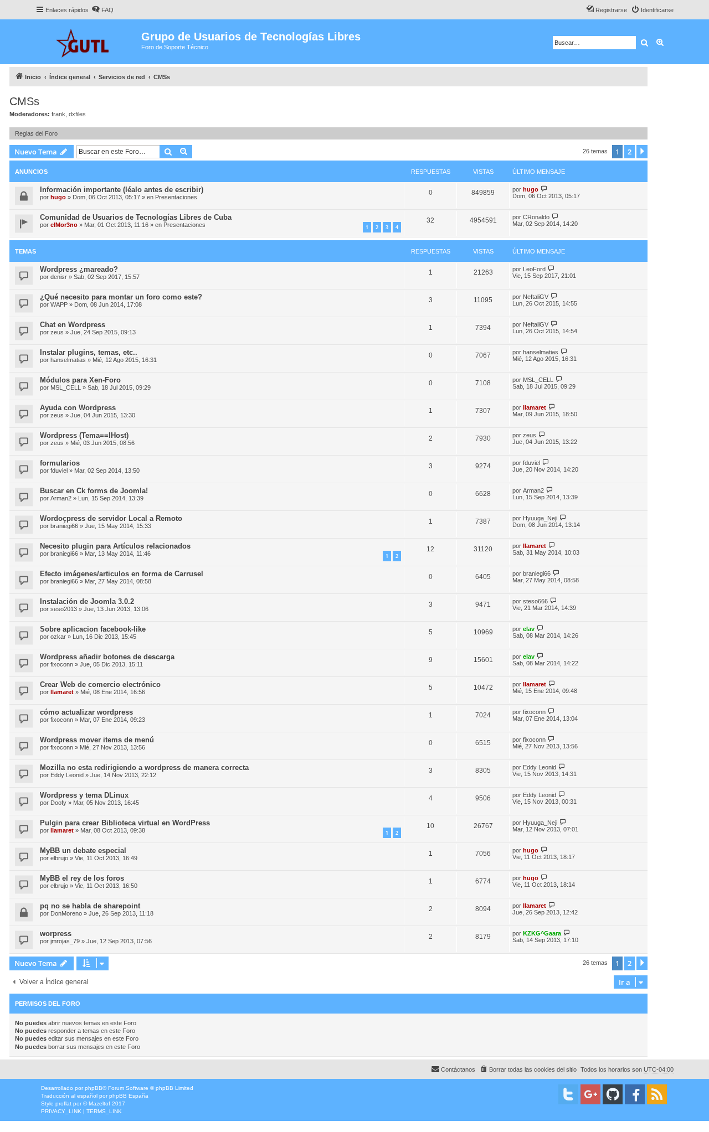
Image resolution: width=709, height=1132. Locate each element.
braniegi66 (64, 526)
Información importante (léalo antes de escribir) (121, 189)
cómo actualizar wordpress (86, 712)
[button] (642, 151)
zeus (57, 332)
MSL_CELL (65, 387)
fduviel (59, 470)
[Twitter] (568, 1094)
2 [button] (629, 152)
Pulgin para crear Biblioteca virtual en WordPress (125, 823)
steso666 (535, 601)
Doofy (58, 802)
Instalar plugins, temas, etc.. (88, 352)
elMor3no (64, 224)
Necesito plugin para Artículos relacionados (115, 546)
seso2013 (63, 609)
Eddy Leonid (67, 775)
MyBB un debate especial (83, 850)
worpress (55, 933)
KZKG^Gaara (542, 933)
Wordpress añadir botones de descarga (107, 657)
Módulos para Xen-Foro (80, 380)
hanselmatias (68, 359)
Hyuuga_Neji (540, 518)
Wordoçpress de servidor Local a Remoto (111, 518)
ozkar (58, 636)
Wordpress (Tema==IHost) (84, 435)
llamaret (534, 407)
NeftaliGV (535, 296)
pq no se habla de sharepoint (90, 906)
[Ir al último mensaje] (544, 189)
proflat (63, 1103)
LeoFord (534, 269)
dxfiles (77, 114)
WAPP (59, 304)
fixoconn (61, 664)
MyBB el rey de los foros (82, 878)
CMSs (24, 101)
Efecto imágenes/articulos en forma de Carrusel (121, 574)
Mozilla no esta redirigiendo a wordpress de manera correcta (144, 767)
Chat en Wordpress (72, 325)
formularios (60, 463)
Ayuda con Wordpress (78, 408)
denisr (58, 276)
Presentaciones (176, 197)
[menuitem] (102, 10)
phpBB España (128, 1096)
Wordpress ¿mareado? (79, 269)
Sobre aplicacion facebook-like (93, 629)
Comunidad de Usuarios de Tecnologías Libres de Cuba (136, 217)
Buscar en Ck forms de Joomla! (94, 491)
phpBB (93, 1088)
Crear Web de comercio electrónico (100, 684)
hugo (58, 197)
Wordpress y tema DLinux (84, 795)
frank (58, 114)
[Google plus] (590, 1094)
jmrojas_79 (65, 941)
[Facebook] (635, 1094)
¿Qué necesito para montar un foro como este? (121, 297)
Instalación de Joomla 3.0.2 (87, 601)
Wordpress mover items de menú (97, 740)
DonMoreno (66, 913)
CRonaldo (536, 217)
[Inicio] (88, 41)
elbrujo (59, 858)
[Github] (613, 1094)
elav (529, 629)
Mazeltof (99, 1103)
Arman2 (60, 498)
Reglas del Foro (36, 133)
